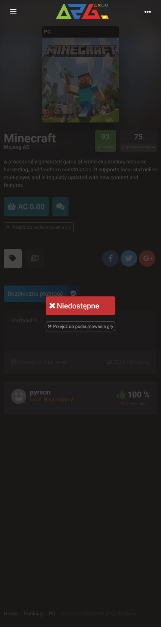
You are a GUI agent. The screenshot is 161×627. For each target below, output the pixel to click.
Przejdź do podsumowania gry (82, 326)
